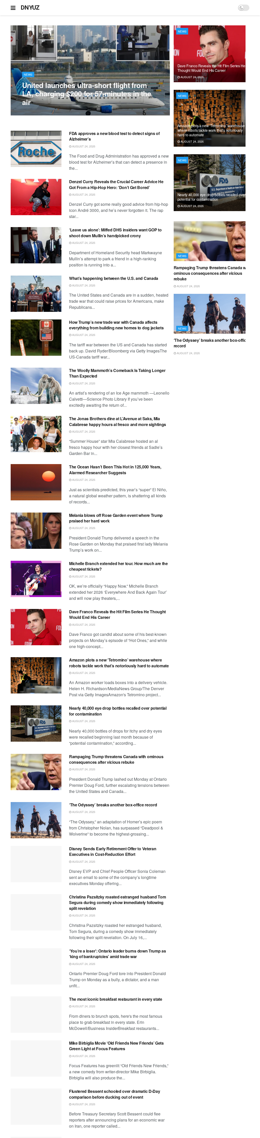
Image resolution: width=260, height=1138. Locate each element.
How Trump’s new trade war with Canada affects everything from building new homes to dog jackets (116, 325)
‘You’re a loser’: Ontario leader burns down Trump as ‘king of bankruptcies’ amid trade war (117, 953)
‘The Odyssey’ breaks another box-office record (113, 805)
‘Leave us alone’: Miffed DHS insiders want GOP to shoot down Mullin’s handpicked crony (115, 232)
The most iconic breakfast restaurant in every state (115, 999)
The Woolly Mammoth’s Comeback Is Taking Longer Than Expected (117, 373)
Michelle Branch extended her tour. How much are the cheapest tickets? (118, 566)
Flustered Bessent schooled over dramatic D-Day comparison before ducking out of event (114, 1094)
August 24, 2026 (36, 113)
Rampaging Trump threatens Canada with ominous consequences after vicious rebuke (116, 759)
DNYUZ (30, 8)
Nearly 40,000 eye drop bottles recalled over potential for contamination (118, 711)
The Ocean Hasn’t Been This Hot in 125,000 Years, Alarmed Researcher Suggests (115, 469)
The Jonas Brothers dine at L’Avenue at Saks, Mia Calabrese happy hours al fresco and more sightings (117, 421)
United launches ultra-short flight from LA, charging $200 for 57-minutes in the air (86, 93)
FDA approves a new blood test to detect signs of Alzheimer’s (114, 136)
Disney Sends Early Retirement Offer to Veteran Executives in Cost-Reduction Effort (112, 851)
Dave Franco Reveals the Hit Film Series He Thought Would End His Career (117, 614)
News (28, 74)
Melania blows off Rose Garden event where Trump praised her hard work (116, 518)
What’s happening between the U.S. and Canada (113, 278)
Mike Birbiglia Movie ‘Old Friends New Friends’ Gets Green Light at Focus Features (116, 1045)
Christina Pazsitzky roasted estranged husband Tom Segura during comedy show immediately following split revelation (117, 902)
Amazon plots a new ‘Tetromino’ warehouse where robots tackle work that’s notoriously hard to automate (119, 662)
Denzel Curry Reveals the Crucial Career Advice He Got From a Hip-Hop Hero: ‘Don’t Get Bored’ (116, 184)
